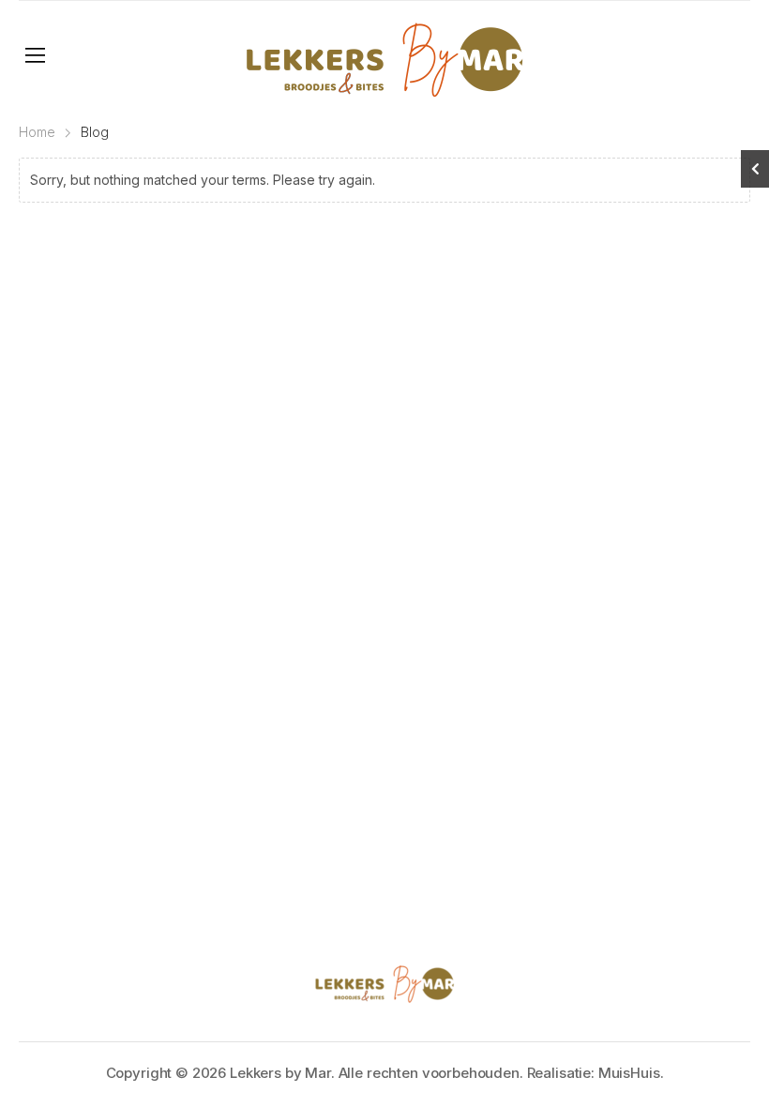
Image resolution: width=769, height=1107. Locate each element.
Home (37, 132)
